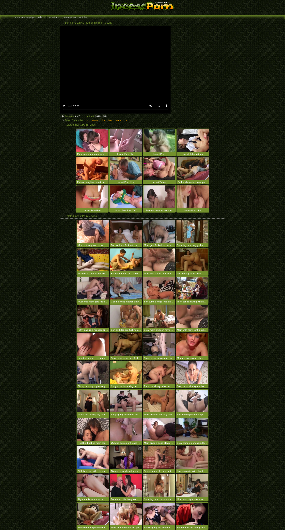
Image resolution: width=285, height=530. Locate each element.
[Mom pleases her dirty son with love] (159, 401)
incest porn (54, 17)
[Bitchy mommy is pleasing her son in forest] (93, 372)
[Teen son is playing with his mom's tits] (192, 288)
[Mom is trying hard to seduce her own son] (93, 231)
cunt (126, 120)
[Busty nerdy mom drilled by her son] (192, 259)
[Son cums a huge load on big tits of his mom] (159, 288)
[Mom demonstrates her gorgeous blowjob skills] (126, 514)
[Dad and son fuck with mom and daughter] (126, 231)
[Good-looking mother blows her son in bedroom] (126, 288)
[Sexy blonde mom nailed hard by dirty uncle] (192, 429)
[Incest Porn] (142, 6)
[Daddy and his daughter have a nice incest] (126, 485)
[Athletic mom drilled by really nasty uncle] (93, 457)
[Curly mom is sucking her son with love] (126, 372)
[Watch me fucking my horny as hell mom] (93, 401)
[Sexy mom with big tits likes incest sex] (192, 372)
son (87, 120)
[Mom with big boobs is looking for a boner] (192, 485)
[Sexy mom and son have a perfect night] (159, 316)
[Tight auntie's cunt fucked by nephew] (93, 485)
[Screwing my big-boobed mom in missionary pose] (159, 514)
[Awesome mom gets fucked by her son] (93, 288)
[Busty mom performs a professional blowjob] (192, 401)
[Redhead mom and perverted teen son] (126, 259)
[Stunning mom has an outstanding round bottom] (159, 485)
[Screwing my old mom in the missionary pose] (159, 457)
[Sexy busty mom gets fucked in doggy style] (126, 344)
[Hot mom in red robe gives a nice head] (192, 514)
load (110, 120)
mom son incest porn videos (30, 17)
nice (103, 120)
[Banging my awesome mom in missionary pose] (126, 401)
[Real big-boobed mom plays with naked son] (93, 429)
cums (95, 120)
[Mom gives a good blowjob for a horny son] (159, 429)
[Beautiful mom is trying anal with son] (93, 344)
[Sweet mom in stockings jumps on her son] (159, 344)
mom (118, 120)
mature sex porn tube (75, 17)
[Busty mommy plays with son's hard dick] (93, 514)
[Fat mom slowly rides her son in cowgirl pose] (159, 372)
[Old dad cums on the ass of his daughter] (126, 429)
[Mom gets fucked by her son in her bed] (159, 231)
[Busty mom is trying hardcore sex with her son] (192, 457)
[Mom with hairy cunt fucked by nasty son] (192, 316)
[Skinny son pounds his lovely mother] (93, 259)
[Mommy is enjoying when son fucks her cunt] (192, 344)
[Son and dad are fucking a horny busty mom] (126, 316)
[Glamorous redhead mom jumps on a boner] (126, 457)
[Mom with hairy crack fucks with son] (159, 259)
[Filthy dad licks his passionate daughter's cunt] (93, 316)
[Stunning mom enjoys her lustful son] (192, 231)
